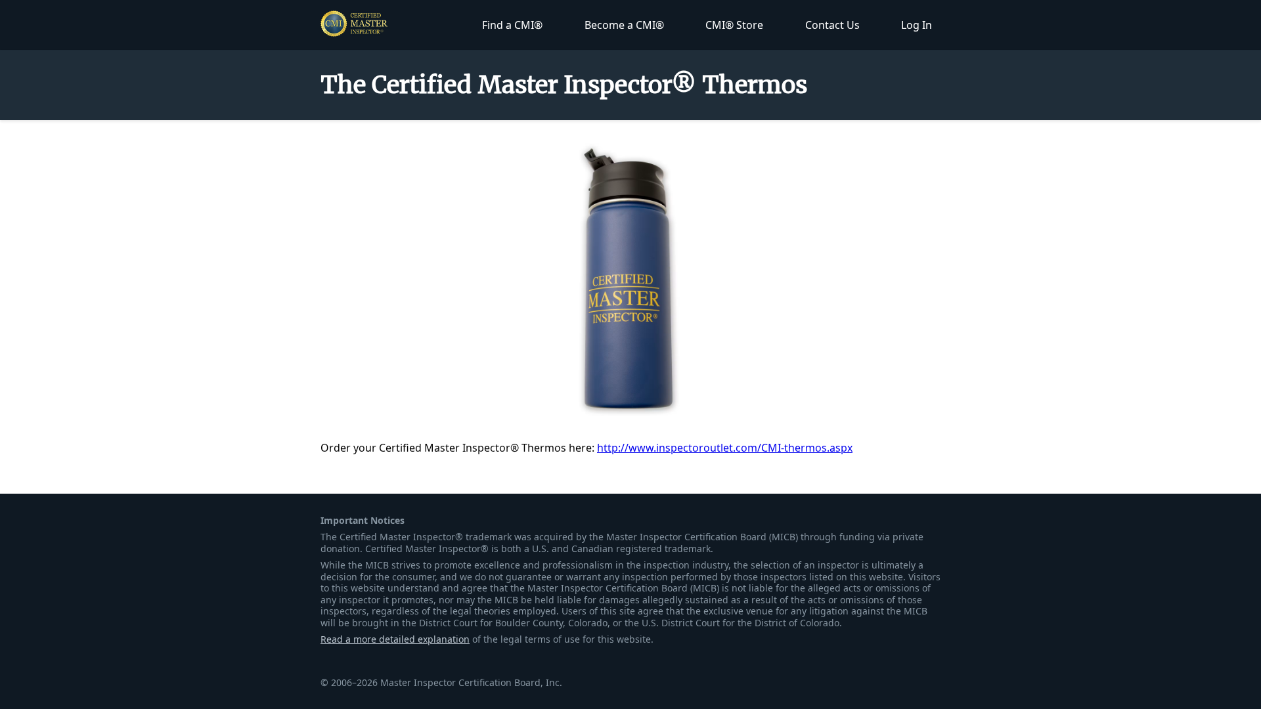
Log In (916, 25)
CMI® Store (734, 25)
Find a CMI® (512, 25)
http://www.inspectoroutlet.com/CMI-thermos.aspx (724, 447)
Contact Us (832, 25)
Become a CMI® (624, 25)
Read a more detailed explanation (395, 639)
